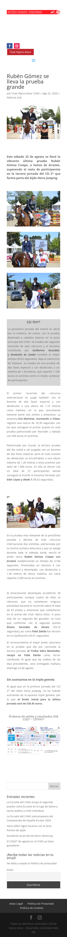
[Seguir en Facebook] (10, 46)
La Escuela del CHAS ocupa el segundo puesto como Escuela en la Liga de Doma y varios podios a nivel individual (32, 806)
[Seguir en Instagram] (17, 46)
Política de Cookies (31, 908)
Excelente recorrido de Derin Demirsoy (30, 835)
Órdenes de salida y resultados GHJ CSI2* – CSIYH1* (33, 717)
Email (10, 869)
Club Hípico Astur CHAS (26, 93)
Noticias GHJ (14, 97)
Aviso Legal (16, 903)
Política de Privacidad (41, 903)
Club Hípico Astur (20, 52)
